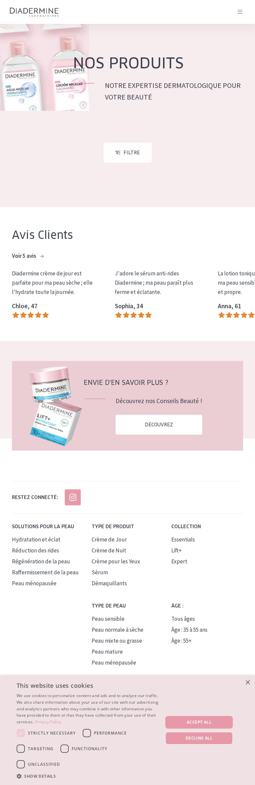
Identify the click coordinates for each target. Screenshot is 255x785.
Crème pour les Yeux (116, 561)
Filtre (132, 153)
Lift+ (176, 550)
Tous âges (183, 618)
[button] (88, 776)
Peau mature (107, 651)
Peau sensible (108, 618)
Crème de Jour (109, 539)
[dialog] (127, 730)
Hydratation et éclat (36, 539)
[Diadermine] (34, 12)
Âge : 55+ (181, 640)
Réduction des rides (35, 550)
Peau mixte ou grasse (117, 640)
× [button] (247, 682)
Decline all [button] (199, 738)
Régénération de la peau (41, 561)
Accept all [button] (199, 722)
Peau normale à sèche (117, 629)
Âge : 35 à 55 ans (189, 629)
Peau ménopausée (34, 583)
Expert (179, 561)
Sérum (100, 572)
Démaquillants (109, 583)
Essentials (183, 539)
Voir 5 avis (24, 255)
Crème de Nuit (109, 550)
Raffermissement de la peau (45, 572)
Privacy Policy (48, 722)
